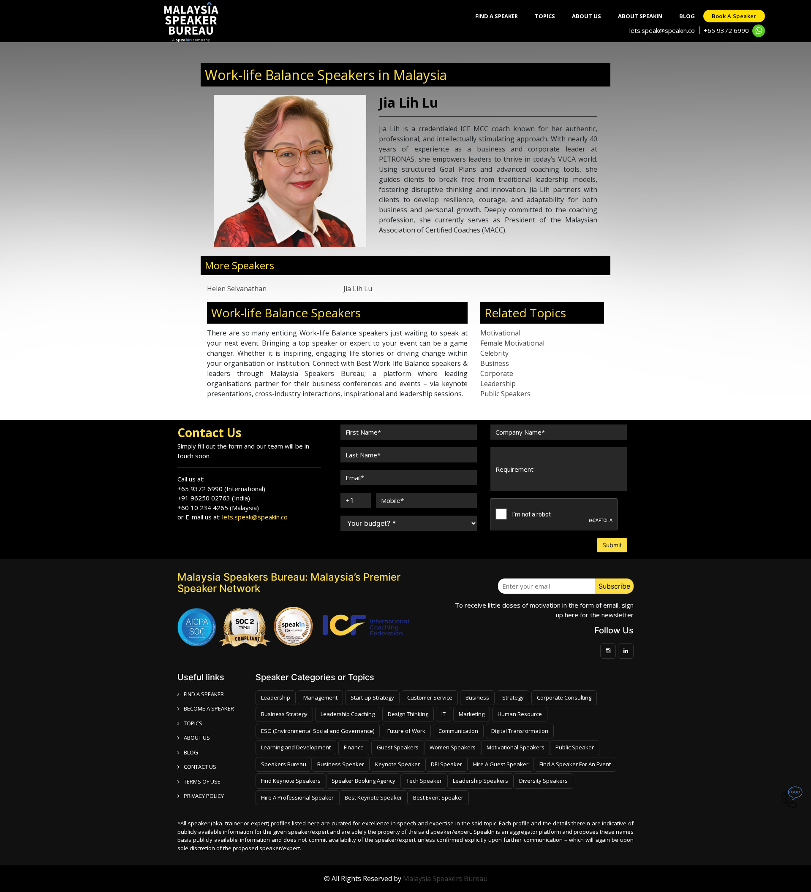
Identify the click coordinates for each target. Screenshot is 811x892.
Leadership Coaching (348, 714)
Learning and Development (296, 747)
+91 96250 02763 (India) (213, 498)
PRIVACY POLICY (204, 796)
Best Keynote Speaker (373, 797)
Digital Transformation (519, 731)
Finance (354, 747)
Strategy (513, 697)
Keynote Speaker (397, 764)
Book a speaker (734, 16)
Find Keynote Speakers (291, 780)
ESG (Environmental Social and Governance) (317, 731)
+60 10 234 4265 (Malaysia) (218, 507)
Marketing (471, 714)
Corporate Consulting (564, 697)
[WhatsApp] (758, 30)
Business (494, 363)
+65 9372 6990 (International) (221, 488)
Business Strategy (284, 714)
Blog (687, 16)
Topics (545, 16)
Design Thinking (408, 714)
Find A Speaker (496, 16)
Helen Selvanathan (237, 288)
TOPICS (193, 723)
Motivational (500, 333)
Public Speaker (574, 747)
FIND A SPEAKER (204, 694)
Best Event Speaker (438, 797)
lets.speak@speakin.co (662, 30)
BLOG (191, 752)
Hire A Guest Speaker (500, 764)
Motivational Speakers (515, 747)
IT (443, 714)
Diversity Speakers (543, 780)
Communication (458, 731)
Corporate (496, 373)
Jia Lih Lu (357, 288)
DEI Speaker (446, 764)
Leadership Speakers (480, 780)
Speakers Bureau (283, 764)
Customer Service (429, 697)
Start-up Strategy (372, 697)
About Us (586, 16)
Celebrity (494, 353)
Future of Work (406, 731)
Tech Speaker (424, 780)
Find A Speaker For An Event (575, 764)
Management (320, 697)
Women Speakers (453, 747)
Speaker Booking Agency (363, 780)
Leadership (498, 383)
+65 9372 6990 (726, 30)
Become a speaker (209, 708)
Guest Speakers (398, 747)
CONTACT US (200, 766)
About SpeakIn (640, 16)
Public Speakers (505, 393)
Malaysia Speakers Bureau (445, 878)
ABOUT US (197, 737)
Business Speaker (340, 764)
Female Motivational (512, 343)
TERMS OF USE (202, 781)
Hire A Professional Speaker (297, 797)
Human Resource (520, 714)
